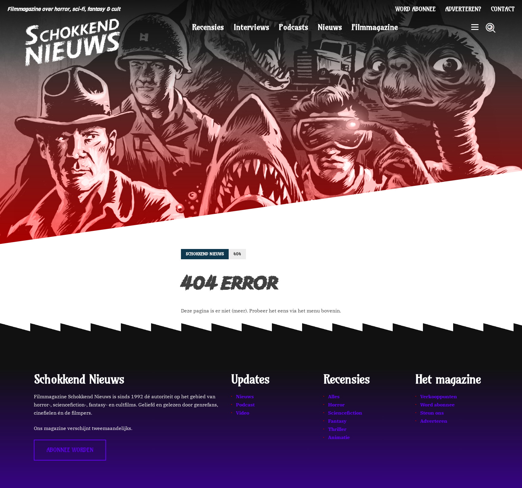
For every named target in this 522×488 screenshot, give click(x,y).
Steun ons (432, 413)
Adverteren (433, 421)
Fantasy (337, 421)
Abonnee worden (70, 450)
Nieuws (330, 27)
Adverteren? (463, 9)
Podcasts (293, 27)
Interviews (251, 27)
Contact (503, 9)
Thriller (337, 429)
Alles (334, 396)
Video (242, 413)
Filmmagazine (375, 27)
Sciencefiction (345, 413)
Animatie (339, 437)
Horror (336, 405)
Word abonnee (415, 9)
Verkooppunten (438, 396)
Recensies (208, 27)
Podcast (245, 405)
